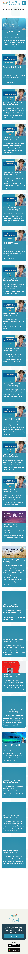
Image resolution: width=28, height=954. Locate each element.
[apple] (14, 944)
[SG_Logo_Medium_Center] (14, 914)
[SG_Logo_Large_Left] (11, 1)
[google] (14, 949)
